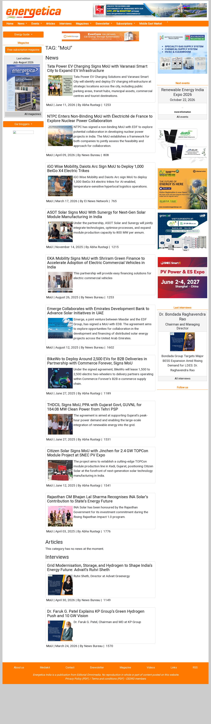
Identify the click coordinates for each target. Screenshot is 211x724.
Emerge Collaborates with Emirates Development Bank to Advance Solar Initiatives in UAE (98, 310)
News (21, 23)
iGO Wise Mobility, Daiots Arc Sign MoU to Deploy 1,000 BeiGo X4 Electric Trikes (95, 168)
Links (174, 667)
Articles (50, 23)
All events (182, 116)
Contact (70, 667)
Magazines (82, 23)
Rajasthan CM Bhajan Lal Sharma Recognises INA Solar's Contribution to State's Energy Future (97, 499)
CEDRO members (136, 678)
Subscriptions (124, 23)
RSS (195, 667)
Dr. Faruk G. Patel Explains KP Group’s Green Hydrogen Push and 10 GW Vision (95, 613)
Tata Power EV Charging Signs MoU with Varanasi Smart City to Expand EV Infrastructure (97, 68)
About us (19, 667)
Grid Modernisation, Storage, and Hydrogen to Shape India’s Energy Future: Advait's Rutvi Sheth (99, 567)
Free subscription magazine (23, 49)
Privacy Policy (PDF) (77, 678)
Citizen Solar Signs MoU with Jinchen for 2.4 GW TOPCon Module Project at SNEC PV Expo (97, 453)
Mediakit (45, 667)
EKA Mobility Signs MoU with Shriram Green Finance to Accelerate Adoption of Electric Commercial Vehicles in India (96, 262)
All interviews (182, 378)
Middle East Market (150, 23)
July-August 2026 (23, 62)
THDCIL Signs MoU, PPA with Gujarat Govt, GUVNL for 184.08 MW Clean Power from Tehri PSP (94, 406)
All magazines (33, 114)
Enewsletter (103, 23)
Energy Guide (22, 34)
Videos (151, 667)
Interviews (65, 23)
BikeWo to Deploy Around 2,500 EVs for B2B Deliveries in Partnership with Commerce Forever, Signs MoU (97, 361)
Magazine (125, 667)
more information (182, 112)
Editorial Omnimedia (89, 674)
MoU (49, 105)
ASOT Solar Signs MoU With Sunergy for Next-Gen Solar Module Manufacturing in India (96, 214)
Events (35, 23)
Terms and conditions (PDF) (107, 678)
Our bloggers (22, 124)
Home (9, 23)
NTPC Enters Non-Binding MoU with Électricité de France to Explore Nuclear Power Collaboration (99, 118)
